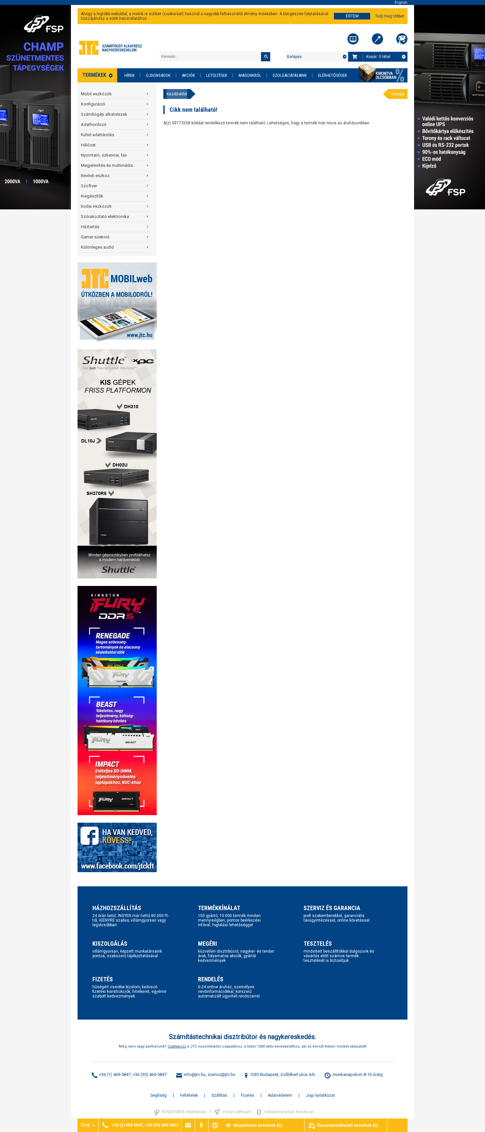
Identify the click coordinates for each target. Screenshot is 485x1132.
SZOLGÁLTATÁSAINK (290, 75)
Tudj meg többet (389, 16)
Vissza (397, 94)
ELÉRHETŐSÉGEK (332, 75)
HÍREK (129, 75)
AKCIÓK (188, 75)
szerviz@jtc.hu (221, 1074)
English (401, 2)
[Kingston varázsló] (401, 39)
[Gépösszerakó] (353, 39)
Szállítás (219, 1095)
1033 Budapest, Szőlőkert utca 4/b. (283, 1074)
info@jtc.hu (195, 1074)
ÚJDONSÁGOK (158, 75)
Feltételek (189, 1095)
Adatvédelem (280, 1095)
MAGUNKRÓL (250, 75)
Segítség (158, 1095)
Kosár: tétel (378, 56)
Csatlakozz (177, 1046)
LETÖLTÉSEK (216, 75)
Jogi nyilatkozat (320, 1095)
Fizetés (247, 1095)
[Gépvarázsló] (377, 39)
